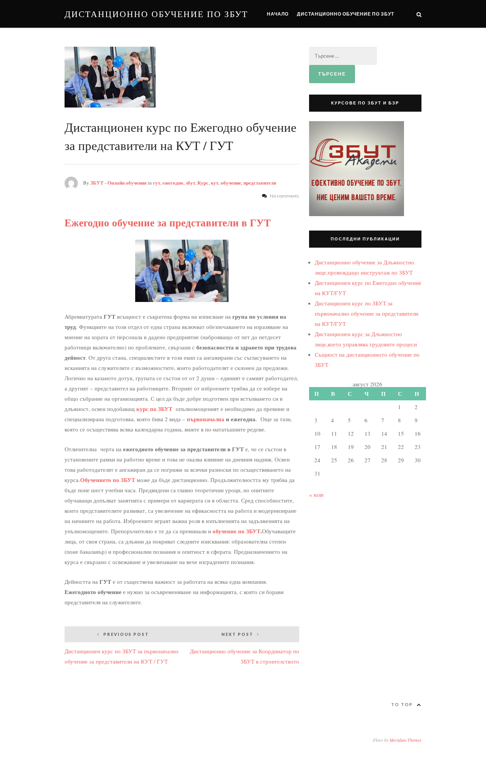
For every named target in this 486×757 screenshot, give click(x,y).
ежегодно (173, 182)
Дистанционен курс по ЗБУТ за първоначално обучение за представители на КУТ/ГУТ (366, 313)
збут (190, 182)
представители (259, 182)
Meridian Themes (405, 740)
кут (214, 182)
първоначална (206, 419)
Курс (202, 182)
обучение (231, 182)
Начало (278, 14)
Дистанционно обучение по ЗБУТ (156, 13)
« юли (316, 494)
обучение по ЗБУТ (235, 531)
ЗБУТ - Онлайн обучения (118, 182)
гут (156, 182)
